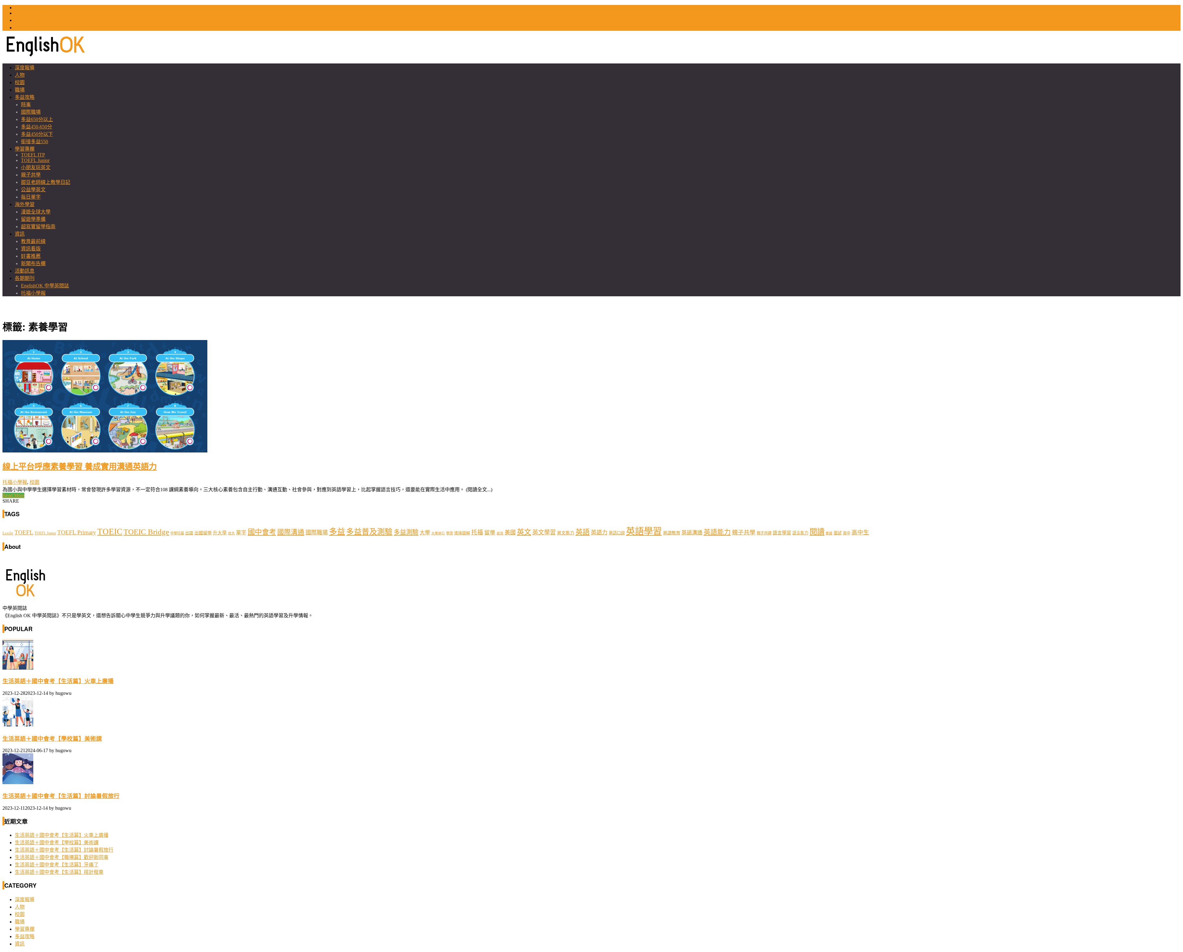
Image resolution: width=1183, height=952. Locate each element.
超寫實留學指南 (38, 226)
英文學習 (544, 532)
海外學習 (25, 204)
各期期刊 (25, 278)
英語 (582, 532)
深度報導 (25, 67)
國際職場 (31, 112)
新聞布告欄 (33, 263)
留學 (489, 532)
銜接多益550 (34, 141)
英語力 (599, 532)
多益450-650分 (36, 126)
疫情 (500, 533)
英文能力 (565, 533)
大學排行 (438, 533)
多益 (337, 531)
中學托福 (177, 533)
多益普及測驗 (369, 532)
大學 (425, 533)
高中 (846, 533)
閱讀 (817, 532)
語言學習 (782, 532)
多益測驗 (406, 532)
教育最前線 (33, 241)
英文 (524, 532)
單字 (241, 533)
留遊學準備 (33, 219)
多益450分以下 (37, 134)
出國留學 (203, 532)
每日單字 (31, 197)
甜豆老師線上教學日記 (45, 182)
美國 (510, 532)
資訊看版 (31, 248)
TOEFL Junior (35, 160)
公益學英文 (33, 189)
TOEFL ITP (33, 154)
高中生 (860, 532)
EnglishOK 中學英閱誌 (45, 285)
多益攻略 (25, 97)
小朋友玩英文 (36, 167)
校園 (20, 82)
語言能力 (800, 533)
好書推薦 (31, 256)
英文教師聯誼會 (32, 20)
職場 (20, 89)
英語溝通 (691, 533)
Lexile (7, 533)
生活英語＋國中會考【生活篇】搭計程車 (59, 872)
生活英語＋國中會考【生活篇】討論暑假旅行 (61, 796)
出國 (189, 533)
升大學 (220, 532)
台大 (231, 533)
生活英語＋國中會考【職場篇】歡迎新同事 (61, 857)
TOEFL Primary (76, 532)
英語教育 (671, 532)
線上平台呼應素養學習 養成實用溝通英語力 (79, 466)
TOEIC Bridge (146, 531)
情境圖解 (462, 533)
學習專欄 (25, 149)
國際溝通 (290, 532)
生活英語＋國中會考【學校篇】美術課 (52, 738)
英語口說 (617, 533)
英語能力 (717, 532)
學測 (449, 533)
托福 (477, 532)
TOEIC (22, 7)
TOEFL (22, 13)
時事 (26, 104)
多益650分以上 (37, 119)
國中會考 (262, 532)
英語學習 (644, 531)
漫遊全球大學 (36, 211)
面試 (838, 533)
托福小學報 (33, 293)
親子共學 (31, 174)
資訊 (20, 234)
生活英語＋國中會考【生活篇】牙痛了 (57, 864)
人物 (20, 75)
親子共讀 (764, 533)
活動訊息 (25, 270)
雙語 (829, 533)
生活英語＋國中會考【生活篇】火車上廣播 (58, 681)
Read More (13, 495)
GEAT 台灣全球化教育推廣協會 (49, 27)
